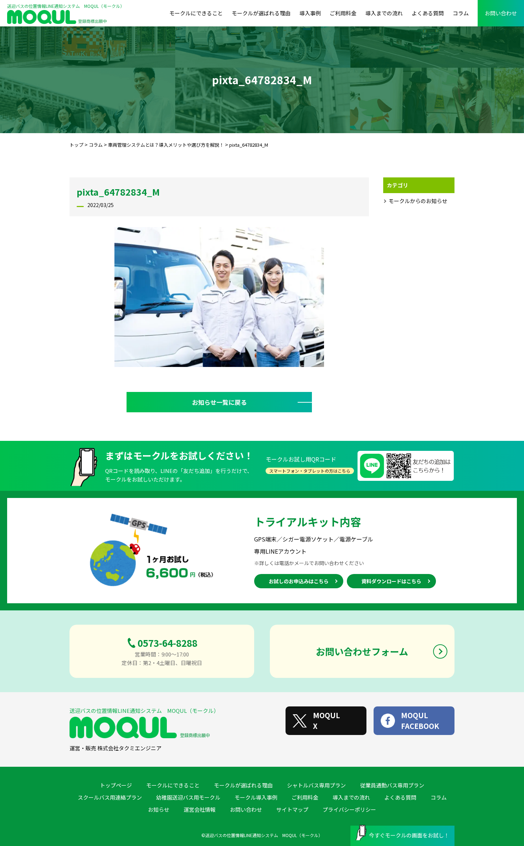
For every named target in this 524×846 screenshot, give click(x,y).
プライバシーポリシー (349, 809)
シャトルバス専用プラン (316, 785)
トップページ (116, 785)
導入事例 (310, 13)
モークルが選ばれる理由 (261, 13)
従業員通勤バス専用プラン (392, 785)
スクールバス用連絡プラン (110, 797)
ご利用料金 (343, 13)
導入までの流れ (384, 13)
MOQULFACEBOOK (420, 720)
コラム (461, 13)
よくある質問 (428, 13)
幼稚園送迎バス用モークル (188, 797)
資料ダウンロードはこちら (391, 581)
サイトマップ (292, 809)
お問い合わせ (501, 13)
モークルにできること (196, 13)
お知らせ (158, 809)
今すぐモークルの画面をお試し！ (409, 835)
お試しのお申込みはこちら (299, 581)
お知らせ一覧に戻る (219, 402)
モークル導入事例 (256, 797)
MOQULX (326, 720)
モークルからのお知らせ (418, 201)
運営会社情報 (200, 809)
